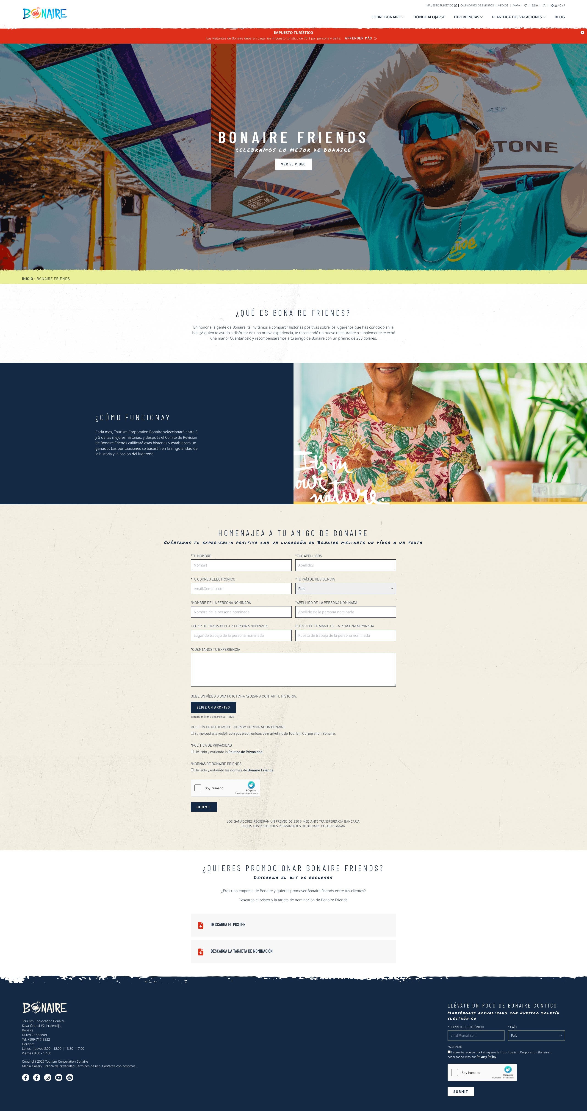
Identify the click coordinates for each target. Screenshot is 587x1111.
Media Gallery (32, 1066)
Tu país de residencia (315, 579)
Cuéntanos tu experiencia (215, 649)
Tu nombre (201, 555)
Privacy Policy (486, 1057)
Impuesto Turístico (439, 5)
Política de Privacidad (245, 751)
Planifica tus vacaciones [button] (517, 17)
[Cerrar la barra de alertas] (582, 32)
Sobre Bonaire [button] (386, 17)
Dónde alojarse (429, 17)
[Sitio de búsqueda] (544, 5)
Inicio (27, 278)
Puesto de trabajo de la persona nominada (334, 626)
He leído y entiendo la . (228, 751)
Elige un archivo (213, 707)
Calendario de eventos (477, 5)
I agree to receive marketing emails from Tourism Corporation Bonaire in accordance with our (500, 1054)
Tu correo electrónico (213, 579)
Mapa (516, 5)
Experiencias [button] (466, 17)
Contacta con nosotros (119, 1066)
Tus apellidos (308, 555)
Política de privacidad (59, 1066)
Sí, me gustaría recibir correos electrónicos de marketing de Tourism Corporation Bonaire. (265, 733)
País (512, 1027)
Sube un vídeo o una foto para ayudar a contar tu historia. (244, 696)
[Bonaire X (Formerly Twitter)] (25, 1077)
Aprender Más (358, 38)
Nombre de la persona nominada (221, 602)
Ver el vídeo (293, 164)
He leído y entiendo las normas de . (234, 770)
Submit (204, 807)
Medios (503, 5)
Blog (560, 17)
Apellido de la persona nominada (326, 602)
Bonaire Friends (260, 770)
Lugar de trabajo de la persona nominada (229, 626)
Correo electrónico (466, 1027)
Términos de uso (88, 1066)
